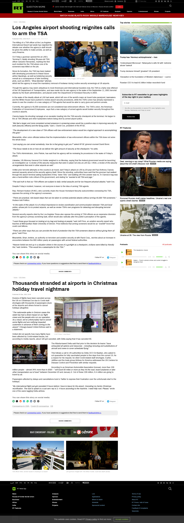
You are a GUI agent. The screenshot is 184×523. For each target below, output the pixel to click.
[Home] (17, 8)
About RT (135, 499)
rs (32, 483)
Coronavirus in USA (20, 406)
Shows (156, 11)
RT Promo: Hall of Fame (140, 502)
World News (58, 11)
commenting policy (34, 263)
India (82, 11)
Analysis (117, 11)
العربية (14, 1)
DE (27, 1)
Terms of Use (136, 494)
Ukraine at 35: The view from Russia (135, 235)
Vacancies (135, 511)
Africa (92, 11)
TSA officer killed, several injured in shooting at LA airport (30, 471)
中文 (37, 1)
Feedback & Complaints (140, 508)
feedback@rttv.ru (94, 263)
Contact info (136, 505)
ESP (18, 1)
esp (16, 483)
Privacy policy (136, 497)
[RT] (55, 1)
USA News (22, 22)
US (51, 406)
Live (93, 494)
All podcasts (167, 244)
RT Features (104, 11)
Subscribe (131, 117)
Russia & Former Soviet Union (38, 11)
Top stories (125, 23)
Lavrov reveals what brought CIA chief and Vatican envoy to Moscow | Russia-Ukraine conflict (84, 7)
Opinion (129, 11)
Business (71, 11)
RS (33, 1)
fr (28, 483)
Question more (35, 7)
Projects (167, 11)
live (119, 6)
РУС (23, 1)
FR (30, 1)
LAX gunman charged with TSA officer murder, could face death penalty (88, 471)
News (14, 494)
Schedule (95, 502)
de (25, 483)
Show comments (65, 271)
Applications (96, 497)
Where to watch (97, 499)
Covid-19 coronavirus (40, 406)
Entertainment (143, 11)
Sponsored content (98, 505)
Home (15, 22)
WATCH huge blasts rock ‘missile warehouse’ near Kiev (92, 15)
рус (21, 483)
